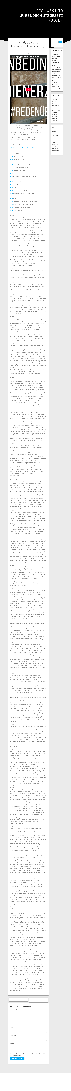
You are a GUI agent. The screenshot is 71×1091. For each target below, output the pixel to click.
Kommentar (13, 1009)
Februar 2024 (55, 120)
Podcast (36, 53)
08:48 (11, 170)
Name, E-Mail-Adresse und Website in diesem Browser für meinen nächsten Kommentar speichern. (28, 1054)
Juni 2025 (54, 101)
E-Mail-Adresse (14, 1035)
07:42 (11, 167)
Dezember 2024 (56, 105)
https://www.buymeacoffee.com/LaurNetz (21, 147)
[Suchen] (60, 42)
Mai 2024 (54, 118)
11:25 (11, 173)
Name (12, 1027)
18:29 (11, 187)
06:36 (11, 165)
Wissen (54, 152)
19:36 (11, 190)
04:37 (11, 162)
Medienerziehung (56, 137)
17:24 (11, 184)
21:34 (11, 196)
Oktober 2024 (55, 109)
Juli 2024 (54, 114)
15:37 (11, 182)
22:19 (11, 201)
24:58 (11, 210)
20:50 (11, 193)
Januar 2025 (55, 103)
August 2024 (55, 112)
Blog (53, 133)
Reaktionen (55, 148)
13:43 (11, 179)
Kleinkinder (55, 135)
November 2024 (56, 107)
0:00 (33, 147)
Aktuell (54, 131)
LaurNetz (19, 53)
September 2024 (56, 111)
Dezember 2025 (56, 99)
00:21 (11, 153)
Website (12, 1043)
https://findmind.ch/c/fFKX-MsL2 (18, 142)
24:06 (11, 207)
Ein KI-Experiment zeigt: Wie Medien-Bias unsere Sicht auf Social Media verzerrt (57, 69)
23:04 (11, 204)
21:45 (11, 199)
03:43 (11, 159)
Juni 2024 (54, 116)
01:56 (11, 156)
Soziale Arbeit (55, 150)
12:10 (11, 176)
